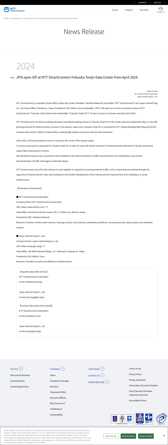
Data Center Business (20, 375)
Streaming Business (19, 386)
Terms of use (135, 368)
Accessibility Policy (137, 400)
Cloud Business (17, 380)
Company (129, 10)
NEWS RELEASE (96, 382)
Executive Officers (58, 397)
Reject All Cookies (128, 436)
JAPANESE (142, 2)
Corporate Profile (58, 392)
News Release (15, 18)
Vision (52, 375)
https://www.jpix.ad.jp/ (31, 246)
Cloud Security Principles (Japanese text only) (140, 393)
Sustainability (56, 414)
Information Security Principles (143, 385)
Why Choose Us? (57, 403)
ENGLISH (157, 2)
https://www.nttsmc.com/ (33, 207)
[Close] (164, 435)
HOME (6, 18)
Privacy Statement (137, 379)
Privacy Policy (135, 374)
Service (115, 10)
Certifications (56, 409)
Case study (143, 10)
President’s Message (59, 380)
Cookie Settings (111, 436)
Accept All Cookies (145, 436)
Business (54, 386)
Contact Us (94, 375)
